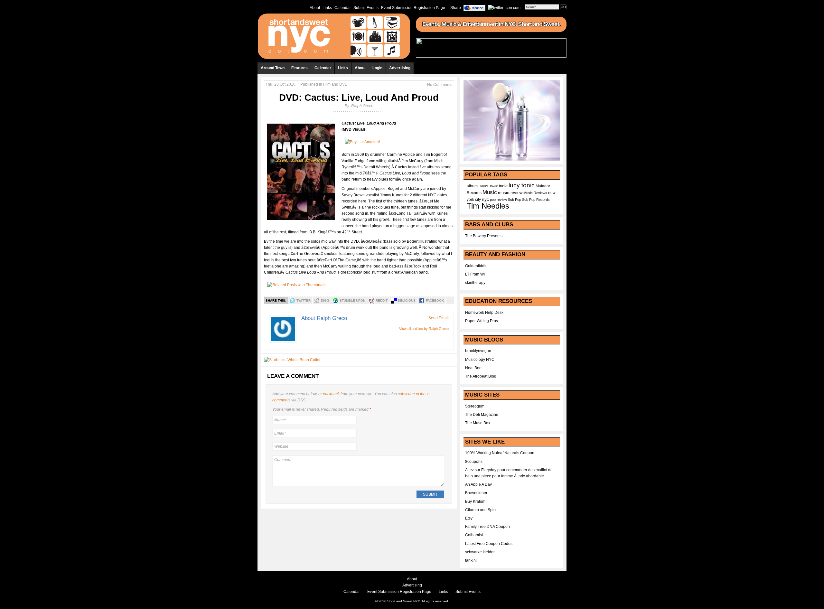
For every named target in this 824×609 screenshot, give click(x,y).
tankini (471, 560)
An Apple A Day (478, 484)
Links (327, 7)
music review (510, 193)
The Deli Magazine (481, 414)
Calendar (342, 7)
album (472, 186)
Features (299, 68)
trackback (331, 394)
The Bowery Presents (483, 236)
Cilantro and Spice (481, 510)
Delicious (407, 300)
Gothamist (474, 535)
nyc (485, 199)
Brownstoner (476, 493)
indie (503, 186)
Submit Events (366, 7)
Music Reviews (535, 193)
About (315, 7)
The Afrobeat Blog (480, 376)
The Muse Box (477, 423)
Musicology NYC (479, 359)
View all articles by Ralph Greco (424, 329)
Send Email (438, 318)
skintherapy (475, 282)
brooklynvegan (478, 351)
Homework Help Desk (484, 312)
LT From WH (476, 274)
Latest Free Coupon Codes (488, 543)
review (502, 199)
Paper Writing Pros (481, 321)
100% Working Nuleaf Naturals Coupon (499, 453)
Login (377, 68)
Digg (325, 300)
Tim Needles (488, 205)
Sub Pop (514, 199)
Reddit (382, 300)
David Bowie (488, 186)
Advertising (399, 68)
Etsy (469, 518)
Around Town (273, 68)
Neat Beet (473, 368)
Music (489, 192)
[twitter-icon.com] (504, 7)
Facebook (435, 300)
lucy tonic (522, 185)
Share (455, 7)
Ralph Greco (362, 106)
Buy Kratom (475, 501)
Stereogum (474, 406)
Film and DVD (335, 84)
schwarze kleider (480, 552)
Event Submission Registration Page (413, 7)
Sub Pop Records (536, 199)
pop (493, 199)
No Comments (439, 84)
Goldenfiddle (476, 266)
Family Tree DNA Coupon (487, 526)
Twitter (303, 300)
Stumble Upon (352, 300)
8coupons (473, 461)
